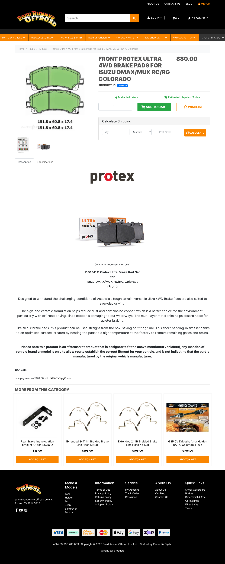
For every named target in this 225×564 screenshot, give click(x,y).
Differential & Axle (195, 496)
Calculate (196, 132)
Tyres (188, 508)
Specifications (45, 161)
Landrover (71, 508)
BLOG (189, 3)
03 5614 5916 (199, 18)
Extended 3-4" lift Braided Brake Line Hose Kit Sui (87, 443)
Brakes (189, 493)
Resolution (131, 496)
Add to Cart (156, 107)
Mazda (69, 512)
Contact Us (161, 496)
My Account (132, 489)
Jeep (68, 504)
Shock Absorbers (195, 489)
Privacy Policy (103, 493)
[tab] (24, 161)
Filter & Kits (191, 504)
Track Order (132, 493)
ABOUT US (153, 3)
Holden (69, 497)
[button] (154, 17)
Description (24, 161)
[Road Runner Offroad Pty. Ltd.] (37, 16)
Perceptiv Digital (162, 544)
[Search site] (134, 18)
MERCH (205, 3)
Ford (67, 493)
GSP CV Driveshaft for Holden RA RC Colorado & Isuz (187, 443)
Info (68, 378)
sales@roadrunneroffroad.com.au (34, 499)
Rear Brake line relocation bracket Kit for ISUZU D (37, 443)
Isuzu (68, 501)
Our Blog (160, 493)
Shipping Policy (104, 504)
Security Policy (103, 500)
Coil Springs (192, 500)
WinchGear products (112, 550)
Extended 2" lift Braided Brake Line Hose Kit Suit (137, 443)
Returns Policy (103, 496)
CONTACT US (172, 3)
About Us (160, 489)
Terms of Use (102, 489)
